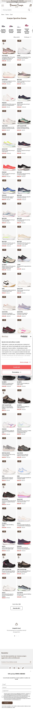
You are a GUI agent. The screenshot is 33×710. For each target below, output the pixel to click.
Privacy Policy (21, 693)
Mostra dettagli (24, 362)
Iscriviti (6, 703)
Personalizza (15, 372)
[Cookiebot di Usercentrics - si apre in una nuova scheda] (20, 337)
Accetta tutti (16, 367)
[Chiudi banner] (30, 336)
